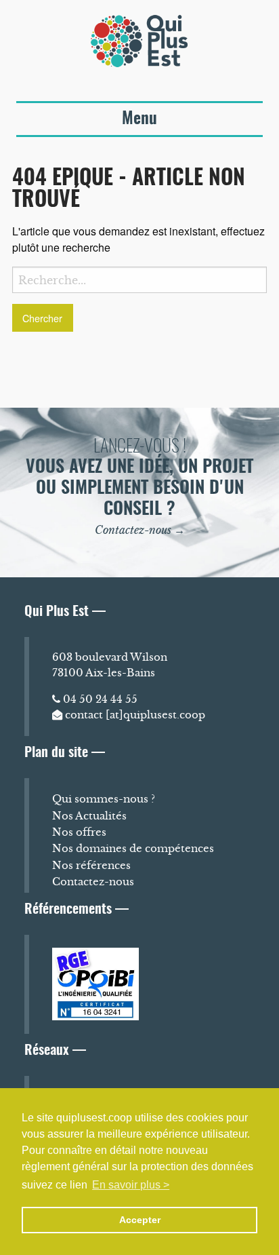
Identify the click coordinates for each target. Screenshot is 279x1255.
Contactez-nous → (140, 530)
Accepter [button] (139, 1219)
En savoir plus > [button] (130, 1185)
